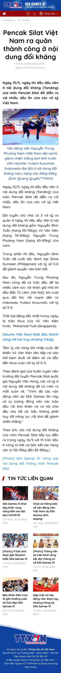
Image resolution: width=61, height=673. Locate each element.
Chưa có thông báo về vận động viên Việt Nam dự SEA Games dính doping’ (45, 511)
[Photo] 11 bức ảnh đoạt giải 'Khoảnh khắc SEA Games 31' (15, 555)
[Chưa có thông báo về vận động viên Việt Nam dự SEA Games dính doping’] (45, 493)
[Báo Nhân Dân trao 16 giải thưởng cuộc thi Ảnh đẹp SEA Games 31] (15, 584)
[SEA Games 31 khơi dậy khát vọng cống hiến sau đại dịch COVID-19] (15, 493)
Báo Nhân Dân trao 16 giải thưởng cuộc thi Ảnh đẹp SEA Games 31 (15, 600)
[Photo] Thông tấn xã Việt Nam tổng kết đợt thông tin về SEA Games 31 (45, 557)
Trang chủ (8, 20)
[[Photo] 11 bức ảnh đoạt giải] (15, 541)
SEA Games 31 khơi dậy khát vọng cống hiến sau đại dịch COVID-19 (14, 509)
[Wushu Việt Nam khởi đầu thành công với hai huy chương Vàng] (30, 336)
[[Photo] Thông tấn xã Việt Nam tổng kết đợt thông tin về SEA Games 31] (45, 541)
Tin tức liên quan (30, 478)
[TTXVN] (30, 639)
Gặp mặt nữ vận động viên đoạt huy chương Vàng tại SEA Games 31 (45, 600)
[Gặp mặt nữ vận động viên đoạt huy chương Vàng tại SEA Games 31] (45, 584)
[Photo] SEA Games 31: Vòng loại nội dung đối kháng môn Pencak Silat (30, 463)
